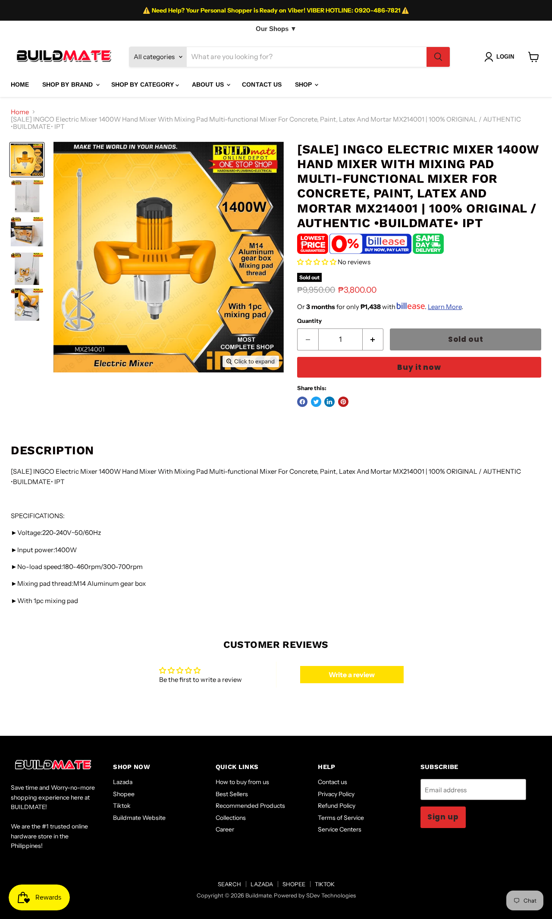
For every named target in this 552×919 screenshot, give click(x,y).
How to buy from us (242, 782)
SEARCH (229, 884)
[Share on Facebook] (302, 402)
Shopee (124, 794)
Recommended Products (250, 806)
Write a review (352, 674)
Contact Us (262, 84)
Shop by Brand (68, 84)
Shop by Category (143, 84)
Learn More (444, 307)
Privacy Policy (336, 794)
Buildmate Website (139, 818)
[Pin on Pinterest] (343, 402)
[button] (316, 262)
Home (20, 112)
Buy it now (419, 367)
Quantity (309, 321)
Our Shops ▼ (276, 28)
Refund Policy (336, 806)
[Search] (438, 57)
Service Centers (339, 829)
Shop (304, 84)
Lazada (122, 782)
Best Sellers (232, 794)
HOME (20, 84)
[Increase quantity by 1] (373, 339)
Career (225, 829)
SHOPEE (293, 884)
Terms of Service (341, 818)
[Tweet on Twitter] (316, 402)
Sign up (443, 817)
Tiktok (122, 806)
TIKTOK (325, 884)
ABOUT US (209, 84)
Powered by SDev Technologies (315, 895)
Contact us (332, 782)
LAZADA (262, 884)
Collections (231, 818)
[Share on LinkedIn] (329, 402)
